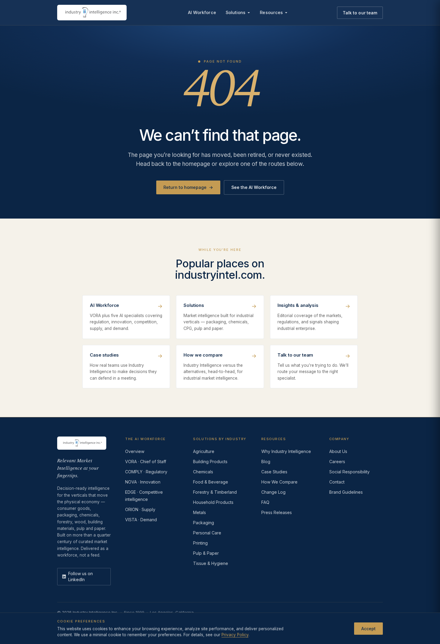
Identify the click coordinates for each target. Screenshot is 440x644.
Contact (337, 481)
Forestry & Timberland (215, 492)
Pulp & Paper (206, 553)
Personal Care (207, 532)
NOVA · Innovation (142, 481)
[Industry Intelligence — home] (92, 12)
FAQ (265, 502)
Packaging (203, 522)
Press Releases (276, 512)
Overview (134, 451)
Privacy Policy (234, 634)
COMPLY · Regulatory (146, 471)
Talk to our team (360, 12)
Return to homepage (188, 187)
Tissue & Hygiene (210, 563)
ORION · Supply (140, 509)
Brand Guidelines (346, 492)
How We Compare (279, 481)
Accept (368, 628)
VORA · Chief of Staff (145, 461)
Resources (271, 12)
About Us (338, 451)
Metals (199, 512)
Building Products (210, 461)
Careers (337, 461)
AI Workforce (202, 12)
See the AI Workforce (254, 187)
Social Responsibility (349, 471)
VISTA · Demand (141, 519)
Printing (200, 542)
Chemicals (203, 471)
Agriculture (203, 451)
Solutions (236, 12)
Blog (265, 461)
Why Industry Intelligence (286, 451)
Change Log (273, 492)
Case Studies (274, 471)
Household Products (213, 502)
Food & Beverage (210, 481)
